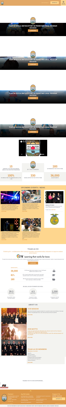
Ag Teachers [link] (51, 405)
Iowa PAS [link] (44, 405)
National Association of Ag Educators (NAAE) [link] (41, 400)
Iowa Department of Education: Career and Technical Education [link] (27, 396)
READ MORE (30, 314)
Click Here (53, 209)
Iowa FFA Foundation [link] (38, 405)
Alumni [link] (47, 405)
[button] (45, 2)
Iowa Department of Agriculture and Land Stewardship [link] (28, 400)
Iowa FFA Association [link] (21, 405)
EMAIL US (11, 401)
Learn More (33, 30)
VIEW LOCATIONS (37, 279)
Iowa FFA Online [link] (39, 402)
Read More (3, 211)
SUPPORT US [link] (54, 2)
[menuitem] (28, 396)
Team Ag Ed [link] (56, 405)
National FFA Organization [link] (26, 402)
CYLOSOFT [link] (63, 403)
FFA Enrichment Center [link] (29, 405)
